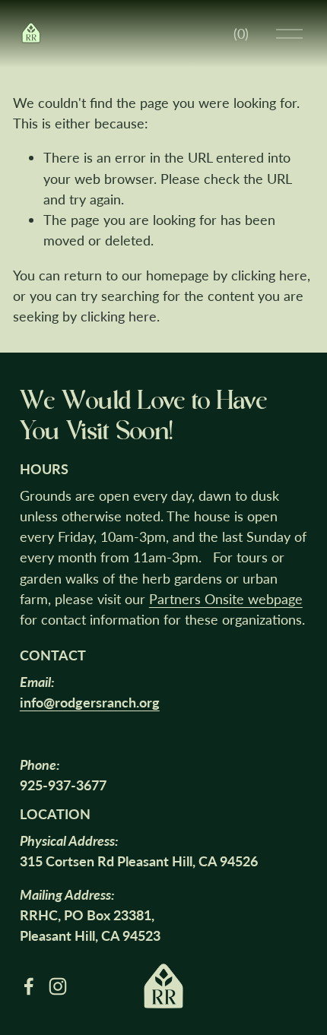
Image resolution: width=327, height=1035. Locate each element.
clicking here (269, 275)
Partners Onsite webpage (226, 598)
